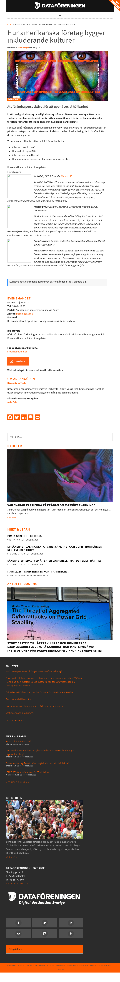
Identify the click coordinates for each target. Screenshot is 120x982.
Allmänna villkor (87, 966)
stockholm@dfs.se (17, 351)
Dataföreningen (60, 5)
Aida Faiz (12, 402)
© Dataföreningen (15, 966)
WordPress (40, 966)
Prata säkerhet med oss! (24, 536)
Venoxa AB (66, 176)
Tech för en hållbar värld (19, 699)
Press (100, 966)
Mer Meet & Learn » (17, 782)
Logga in (60, 969)
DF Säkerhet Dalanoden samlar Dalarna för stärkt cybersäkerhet (39, 692)
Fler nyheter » (15, 720)
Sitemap (108, 966)
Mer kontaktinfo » (17, 883)
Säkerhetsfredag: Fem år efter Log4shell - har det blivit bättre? (54, 561)
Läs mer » (13, 517)
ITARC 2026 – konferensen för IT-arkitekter (37, 571)
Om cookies (72, 966)
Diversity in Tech (16, 383)
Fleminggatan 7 (24, 313)
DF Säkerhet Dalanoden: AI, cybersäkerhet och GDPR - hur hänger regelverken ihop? (54, 548)
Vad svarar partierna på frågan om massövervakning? (51, 505)
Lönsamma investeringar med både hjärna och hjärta (34, 706)
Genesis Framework (56, 966)
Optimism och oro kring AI (20, 713)
